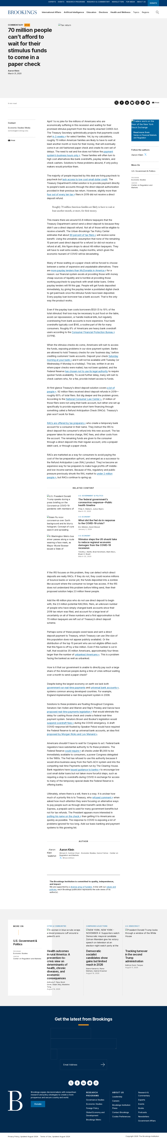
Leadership (117, 1096)
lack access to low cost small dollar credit (84, 179)
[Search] (157, 12)
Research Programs (75, 2)
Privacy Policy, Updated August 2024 (23, 1136)
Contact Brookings (120, 1112)
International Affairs (51, 12)
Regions (145, 12)
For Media (130, 2)
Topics (136, 12)
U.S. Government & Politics (143, 171)
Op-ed (27, 25)
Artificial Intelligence (74, 12)
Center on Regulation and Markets (27, 959)
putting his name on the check (63, 816)
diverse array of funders (81, 887)
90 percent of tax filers (82, 235)
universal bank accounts (104, 687)
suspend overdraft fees (59, 723)
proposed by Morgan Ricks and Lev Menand (71, 734)
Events (61, 2)
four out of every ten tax (60, 194)
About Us (141, 2)
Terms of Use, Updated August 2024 (55, 1136)
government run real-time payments (66, 687)
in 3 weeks (58, 136)
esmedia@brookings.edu (18, 131)
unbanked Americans (86, 654)
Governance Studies (95, 1100)
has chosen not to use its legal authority (86, 371)
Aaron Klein (13, 70)
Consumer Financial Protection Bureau (92, 332)
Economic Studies (138, 180)
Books (141, 1108)
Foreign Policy (92, 1108)
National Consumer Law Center (83, 399)
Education (91, 12)
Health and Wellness (120, 12)
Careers (115, 1101)
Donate (153, 3)
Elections (103, 12)
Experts (52, 2)
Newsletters (118, 2)
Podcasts (142, 1112)
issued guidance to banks (84, 769)
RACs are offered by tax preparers (65, 423)
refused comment (101, 797)
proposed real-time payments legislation (68, 711)
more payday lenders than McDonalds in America (77, 270)
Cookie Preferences (121, 1116)
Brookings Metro (93, 1119)
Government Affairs (147, 1120)
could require (72, 750)
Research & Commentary (98, 2)
